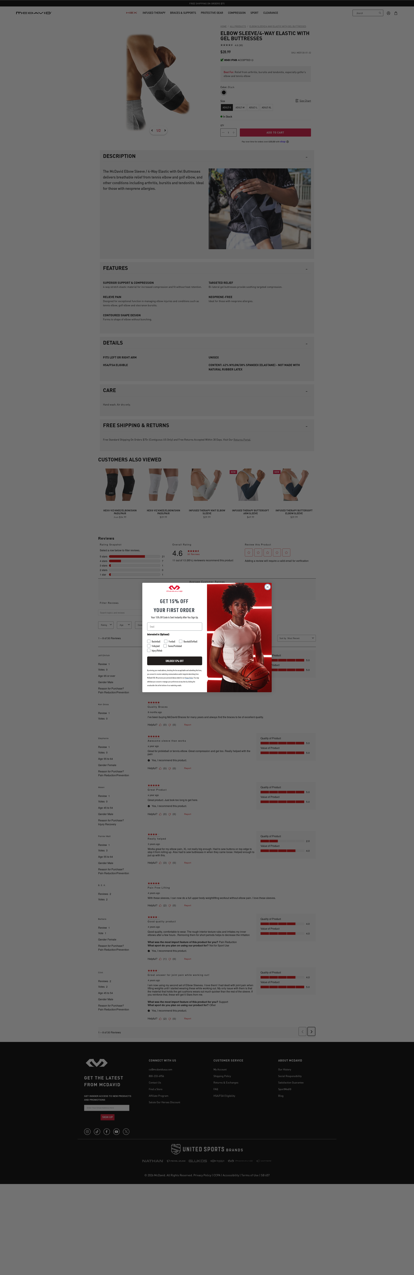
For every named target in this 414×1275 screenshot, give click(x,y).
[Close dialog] (267, 587)
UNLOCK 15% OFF (175, 661)
